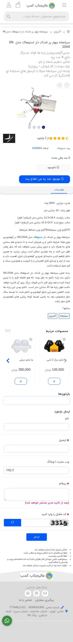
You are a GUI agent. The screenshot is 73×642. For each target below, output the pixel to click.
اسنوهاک (61, 148)
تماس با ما (25, 600)
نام (67, 419)
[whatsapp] (28, 593)
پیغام (62, 483)
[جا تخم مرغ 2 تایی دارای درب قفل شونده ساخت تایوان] (54, 346)
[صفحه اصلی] (68, 32)
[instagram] (36, 593)
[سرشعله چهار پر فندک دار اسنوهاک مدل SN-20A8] (36, 575)
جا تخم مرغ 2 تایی (57, 360)
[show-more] (54, 381)
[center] (8, 16)
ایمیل (62, 440)
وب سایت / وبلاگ (58, 462)
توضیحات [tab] (59, 189)
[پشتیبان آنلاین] (7, 621)
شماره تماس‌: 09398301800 (43, 607)
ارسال (37, 537)
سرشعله (64, 316)
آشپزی (57, 32)
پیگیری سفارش (44, 600)
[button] (65, 360)
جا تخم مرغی (26, 360)
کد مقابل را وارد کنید (54, 514)
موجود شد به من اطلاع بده (43, 179)
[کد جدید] (12, 523)
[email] (45, 593)
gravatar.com (20, 559)
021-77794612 (18, 607)
